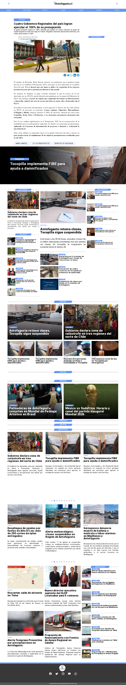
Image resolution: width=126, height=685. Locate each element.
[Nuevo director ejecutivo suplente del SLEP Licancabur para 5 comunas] (63, 586)
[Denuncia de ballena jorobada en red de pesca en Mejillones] (86, 607)
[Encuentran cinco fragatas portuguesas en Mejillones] (86, 584)
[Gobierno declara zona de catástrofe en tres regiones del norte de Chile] (25, 451)
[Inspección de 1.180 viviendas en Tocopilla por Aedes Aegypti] (86, 653)
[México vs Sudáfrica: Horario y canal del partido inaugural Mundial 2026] (11, 251)
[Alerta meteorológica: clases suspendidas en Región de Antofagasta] (62, 527)
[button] (21, 143)
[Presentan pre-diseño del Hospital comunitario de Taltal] (86, 630)
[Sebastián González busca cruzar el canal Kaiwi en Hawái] (11, 292)
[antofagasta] (63, 6)
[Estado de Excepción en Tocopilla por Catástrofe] (91, 244)
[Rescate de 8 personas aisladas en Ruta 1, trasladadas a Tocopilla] (91, 220)
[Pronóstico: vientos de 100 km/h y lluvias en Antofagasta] (86, 619)
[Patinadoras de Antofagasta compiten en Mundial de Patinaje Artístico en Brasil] (11, 241)
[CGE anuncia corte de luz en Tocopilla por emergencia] (91, 232)
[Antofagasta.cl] (9, 4)
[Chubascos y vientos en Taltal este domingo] (86, 642)
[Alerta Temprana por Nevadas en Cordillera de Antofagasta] (86, 595)
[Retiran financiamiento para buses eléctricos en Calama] (86, 572)
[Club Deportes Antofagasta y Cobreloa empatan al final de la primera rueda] (11, 261)
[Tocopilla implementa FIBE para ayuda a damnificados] (91, 195)
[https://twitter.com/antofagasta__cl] (56, 674)
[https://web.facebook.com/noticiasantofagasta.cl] (50, 674)
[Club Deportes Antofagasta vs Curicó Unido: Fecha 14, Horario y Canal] (11, 272)
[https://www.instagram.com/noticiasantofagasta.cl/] (63, 674)
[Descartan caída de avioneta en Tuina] (25, 588)
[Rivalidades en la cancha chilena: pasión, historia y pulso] (11, 282)
